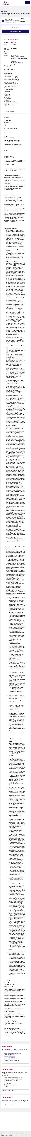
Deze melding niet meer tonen (22, 21)
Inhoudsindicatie (8, 73)
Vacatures (2, 1135)
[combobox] (15, 111)
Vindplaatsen (7, 91)
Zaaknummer (7, 51)
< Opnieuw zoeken (15, 27)
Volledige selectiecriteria (8, 1090)
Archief (6, 1135)
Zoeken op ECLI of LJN (9, 1056)
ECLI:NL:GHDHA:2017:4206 (17, 57)
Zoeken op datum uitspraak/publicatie (12, 1053)
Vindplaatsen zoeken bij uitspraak (11, 1059)
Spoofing (24, 1133)
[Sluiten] (28, 20)
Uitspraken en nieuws (8, 7)
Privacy (9, 1133)
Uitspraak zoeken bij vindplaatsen (11, 1060)
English (2, 1133)
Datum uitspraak (6, 45)
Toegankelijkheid (18, 1133)
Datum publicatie (6, 49)
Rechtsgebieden (8, 65)
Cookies (13, 1133)
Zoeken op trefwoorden (9, 1054)
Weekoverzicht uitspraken (9, 1104)
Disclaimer (10, 1135)
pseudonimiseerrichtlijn (10, 22)
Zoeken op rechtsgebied (9, 1057)
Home (2, 7)
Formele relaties (6, 56)
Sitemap (5, 1133)
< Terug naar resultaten (15, 31)
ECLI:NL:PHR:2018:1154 (17, 62)
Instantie (6, 42)
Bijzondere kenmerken (6, 70)
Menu (27, 2)
